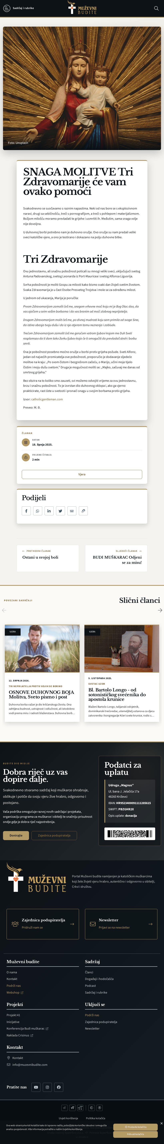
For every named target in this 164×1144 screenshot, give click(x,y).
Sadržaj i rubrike (96, 992)
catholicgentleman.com (47, 399)
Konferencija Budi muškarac (26, 1028)
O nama (12, 972)
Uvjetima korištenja (72, 1129)
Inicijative (13, 1022)
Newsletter (92, 1028)
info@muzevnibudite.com (29, 1065)
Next (160, 610)
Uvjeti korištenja (68, 1118)
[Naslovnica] (82, 8)
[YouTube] (35, 1087)
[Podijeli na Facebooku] (26, 510)
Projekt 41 (13, 1015)
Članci (89, 972)
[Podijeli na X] (60, 510)
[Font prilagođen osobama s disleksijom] (99, 1108)
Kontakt (12, 979)
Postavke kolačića (137, 1127)
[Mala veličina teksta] (64, 1108)
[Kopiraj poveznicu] (83, 510)
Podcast (90, 986)
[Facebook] (58, 1087)
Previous (4, 610)
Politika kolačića (95, 1118)
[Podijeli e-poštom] (71, 510)
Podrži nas (14, 986)
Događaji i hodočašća (99, 979)
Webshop (13, 992)
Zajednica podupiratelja (54, 835)
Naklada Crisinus (18, 1035)
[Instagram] (47, 1087)
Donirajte (16, 835)
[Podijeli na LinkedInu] (49, 510)
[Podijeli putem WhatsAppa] (37, 510)
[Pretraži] (156, 8)
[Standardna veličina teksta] (72, 1108)
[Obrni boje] (91, 1108)
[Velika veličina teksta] (80, 1108)
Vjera (81, 474)
